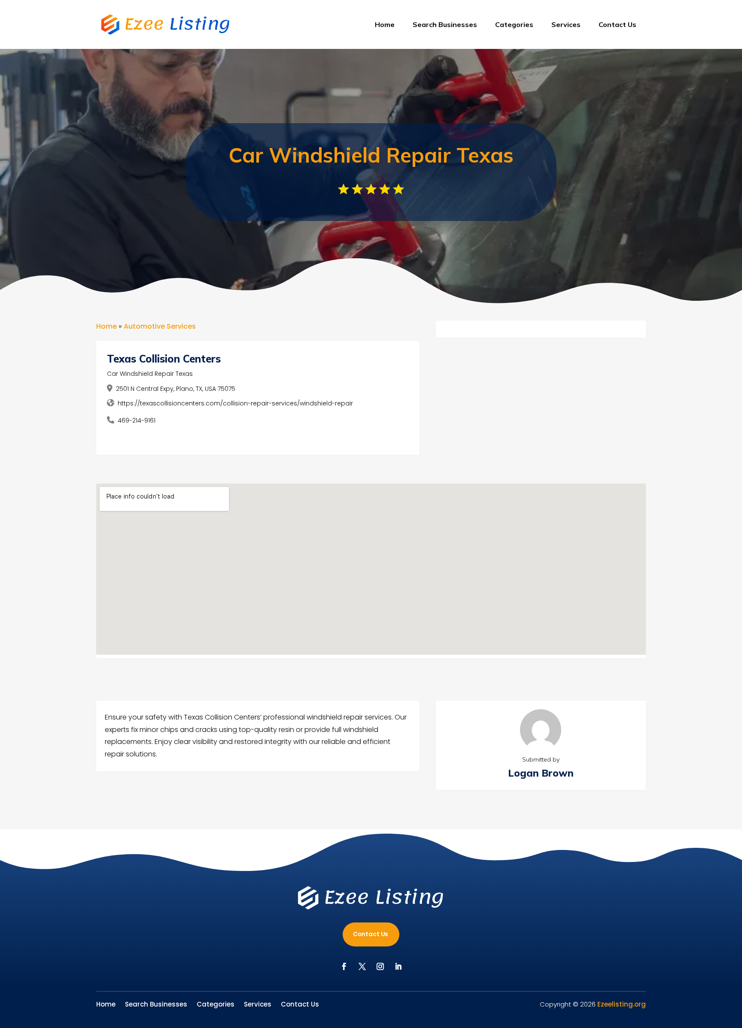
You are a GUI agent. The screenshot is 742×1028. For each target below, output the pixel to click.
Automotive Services (160, 326)
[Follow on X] (362, 966)
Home (385, 24)
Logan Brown (541, 773)
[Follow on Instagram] (380, 966)
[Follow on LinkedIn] (398, 966)
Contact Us (617, 24)
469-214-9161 (136, 420)
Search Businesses (445, 24)
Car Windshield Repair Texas (150, 373)
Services (566, 24)
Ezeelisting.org (621, 1004)
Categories (514, 24)
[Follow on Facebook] (344, 966)
